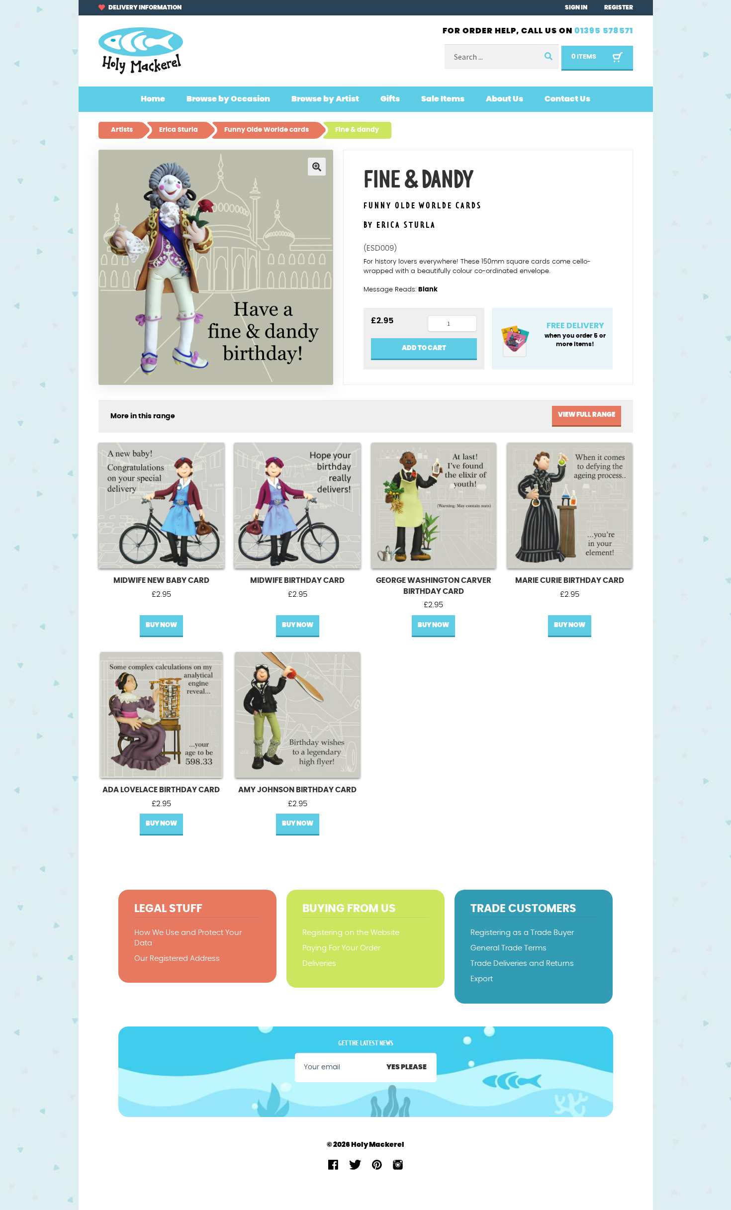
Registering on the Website (350, 932)
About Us (504, 99)
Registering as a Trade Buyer (522, 932)
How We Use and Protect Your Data (188, 938)
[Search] (548, 57)
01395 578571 (603, 31)
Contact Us (567, 99)
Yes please (406, 1067)
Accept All (633, 1186)
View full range (586, 415)
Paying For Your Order (341, 948)
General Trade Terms (508, 948)
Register (618, 7)
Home (153, 99)
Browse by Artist (325, 99)
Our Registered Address (177, 958)
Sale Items (442, 99)
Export (481, 979)
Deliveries (319, 963)
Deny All (568, 1186)
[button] (317, 167)
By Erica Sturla (400, 225)
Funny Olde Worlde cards (423, 206)
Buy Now (161, 625)
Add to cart (424, 348)
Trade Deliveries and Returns (522, 963)
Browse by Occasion (228, 99)
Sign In (576, 7)
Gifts (390, 99)
